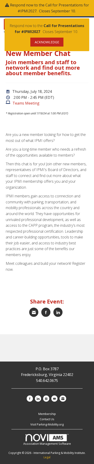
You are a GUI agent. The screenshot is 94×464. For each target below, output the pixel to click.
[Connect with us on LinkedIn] (38, 398)
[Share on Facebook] (45, 312)
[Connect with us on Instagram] (46, 398)
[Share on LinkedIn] (58, 312)
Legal (47, 457)
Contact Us (47, 419)
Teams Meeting (26, 103)
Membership (47, 414)
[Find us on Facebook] (30, 398)
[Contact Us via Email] (63, 398)
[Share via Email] (33, 312)
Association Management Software (47, 444)
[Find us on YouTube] (54, 398)
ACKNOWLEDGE (47, 42)
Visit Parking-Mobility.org (47, 424)
